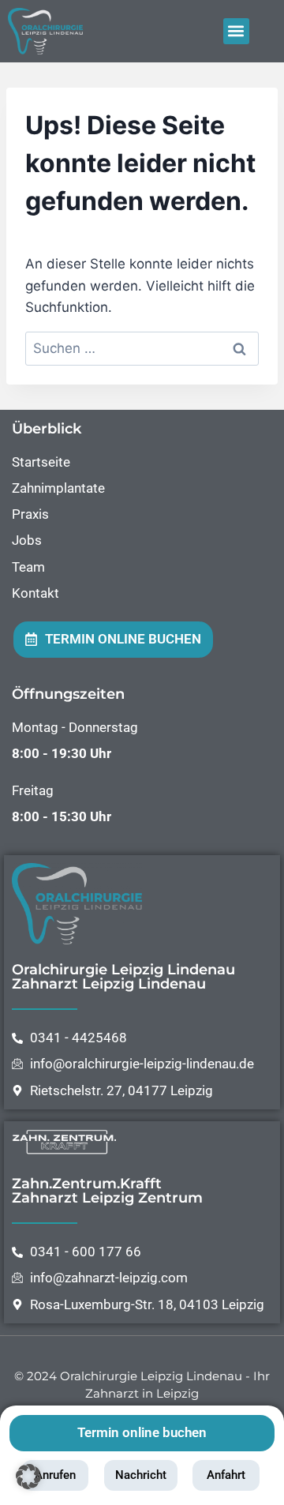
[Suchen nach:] (142, 348)
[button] (236, 31)
